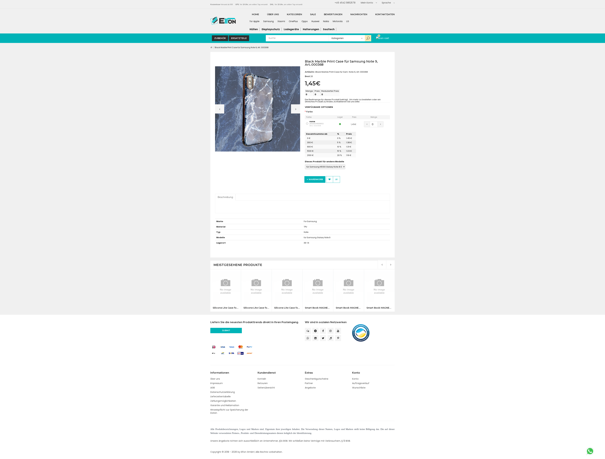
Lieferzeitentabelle (220, 396)
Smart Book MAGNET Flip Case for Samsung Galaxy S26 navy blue (348, 308)
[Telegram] (315, 331)
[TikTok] (331, 338)
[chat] (308, 331)
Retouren (263, 383)
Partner (309, 383)
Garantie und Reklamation (224, 405)
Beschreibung (225, 197)
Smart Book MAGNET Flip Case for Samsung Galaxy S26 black (318, 308)
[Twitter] (323, 338)
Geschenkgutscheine (316, 378)
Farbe (309, 112)
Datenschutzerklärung (222, 392)
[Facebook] (323, 331)
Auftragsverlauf (360, 383)
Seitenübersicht (266, 387)
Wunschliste (359, 387)
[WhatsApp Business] (308, 338)
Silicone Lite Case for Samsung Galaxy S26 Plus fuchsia (287, 308)
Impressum (216, 383)
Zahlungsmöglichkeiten (223, 400)
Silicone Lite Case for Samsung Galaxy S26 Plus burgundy (256, 308)
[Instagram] (331, 331)
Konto (355, 378)
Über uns (215, 378)
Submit (226, 330)
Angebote (310, 387)
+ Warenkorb (315, 179)
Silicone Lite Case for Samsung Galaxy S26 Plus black (225, 308)
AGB (212, 387)
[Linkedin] (315, 338)
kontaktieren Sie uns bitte (347, 101)
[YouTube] (338, 331)
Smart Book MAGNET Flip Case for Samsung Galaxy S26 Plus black (379, 308)
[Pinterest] (338, 338)
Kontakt (262, 378)
